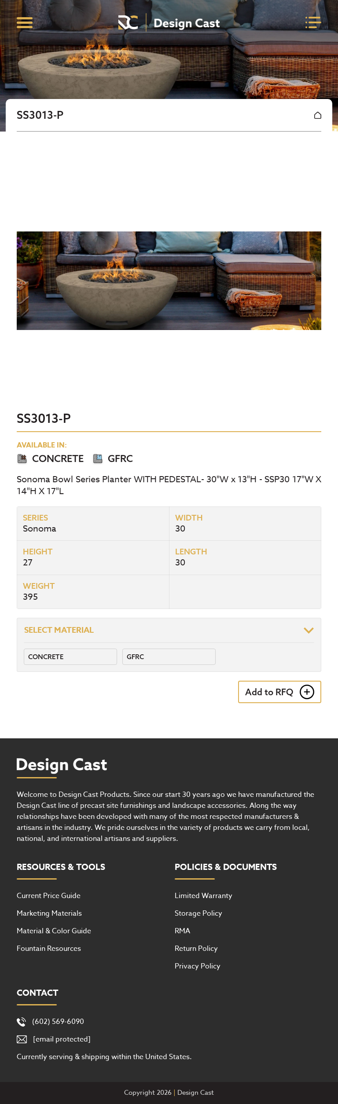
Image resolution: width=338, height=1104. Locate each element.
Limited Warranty (203, 896)
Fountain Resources (49, 948)
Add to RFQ (269, 691)
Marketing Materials (49, 913)
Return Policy (196, 948)
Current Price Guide (49, 896)
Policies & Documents (226, 867)
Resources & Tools (61, 867)
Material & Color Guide (54, 931)
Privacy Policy (197, 966)
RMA (182, 931)
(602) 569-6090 (58, 1021)
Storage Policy (198, 913)
